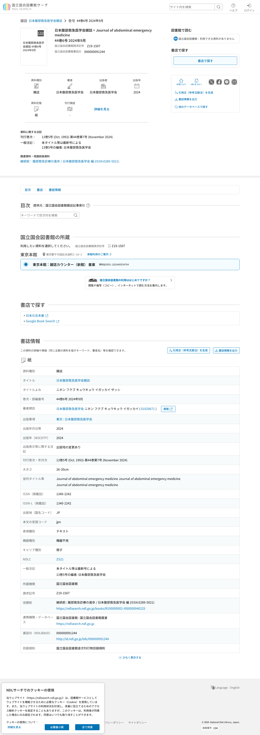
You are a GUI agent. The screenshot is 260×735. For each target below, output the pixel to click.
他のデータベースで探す (193, 107)
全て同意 (87, 727)
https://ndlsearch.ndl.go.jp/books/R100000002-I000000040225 (100, 608)
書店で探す (205, 60)
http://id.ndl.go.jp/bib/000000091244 (82, 638)
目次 (28, 189)
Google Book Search (41, 321)
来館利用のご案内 (97, 254)
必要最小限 (57, 727)
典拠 (166, 409)
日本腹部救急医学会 (70, 408)
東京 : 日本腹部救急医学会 (74, 419)
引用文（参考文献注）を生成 (196, 92)
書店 (40, 189)
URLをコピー (196, 84)
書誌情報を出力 (188, 99)
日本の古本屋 (35, 315)
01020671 (148, 408)
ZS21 (60, 559)
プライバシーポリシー (110, 722)
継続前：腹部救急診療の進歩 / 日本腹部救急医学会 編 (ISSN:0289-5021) (69, 161)
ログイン (249, 10)
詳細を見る (101, 109)
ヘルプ (233, 10)
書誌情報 (55, 189)
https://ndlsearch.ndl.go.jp (75, 623)
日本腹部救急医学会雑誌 (45, 20)
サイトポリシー (137, 722)
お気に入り (181, 84)
